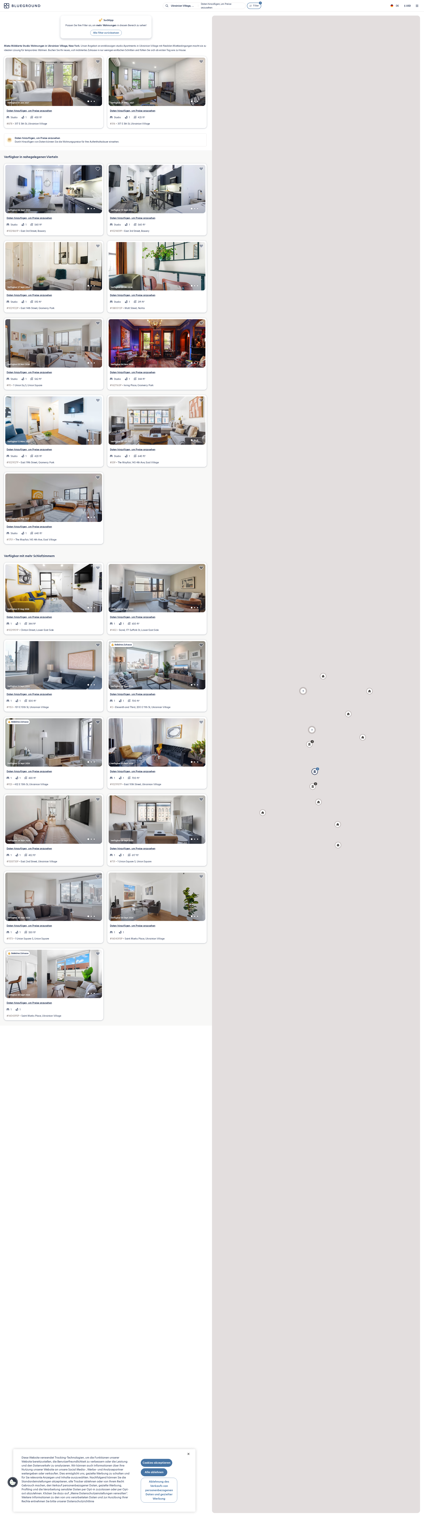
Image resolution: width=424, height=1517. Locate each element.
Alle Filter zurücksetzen (106, 32)
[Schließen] (188, 1454)
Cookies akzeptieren (156, 1463)
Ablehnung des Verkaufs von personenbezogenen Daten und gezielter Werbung (159, 1490)
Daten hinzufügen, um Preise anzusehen (29, 110)
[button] (312, 730)
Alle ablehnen (154, 1472)
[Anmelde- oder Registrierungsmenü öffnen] (417, 6)
